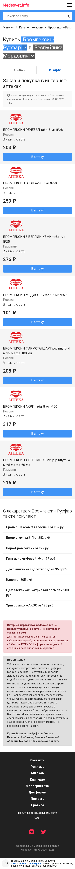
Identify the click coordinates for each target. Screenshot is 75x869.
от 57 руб (30, 559)
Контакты (37, 760)
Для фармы (37, 792)
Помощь (37, 799)
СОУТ (37, 817)
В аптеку (37, 157)
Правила (37, 805)
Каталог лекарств (31, 27)
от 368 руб (36, 569)
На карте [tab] (54, 70)
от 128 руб (29, 605)
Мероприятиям (37, 786)
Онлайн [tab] (19, 70)
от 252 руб (35, 527)
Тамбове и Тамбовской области (39, 741)
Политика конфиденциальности (37, 812)
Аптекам (37, 773)
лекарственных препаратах (26, 863)
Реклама (37, 767)
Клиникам (37, 779)
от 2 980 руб (37, 592)
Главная (8, 27)
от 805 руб (19, 580)
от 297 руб (28, 548)
